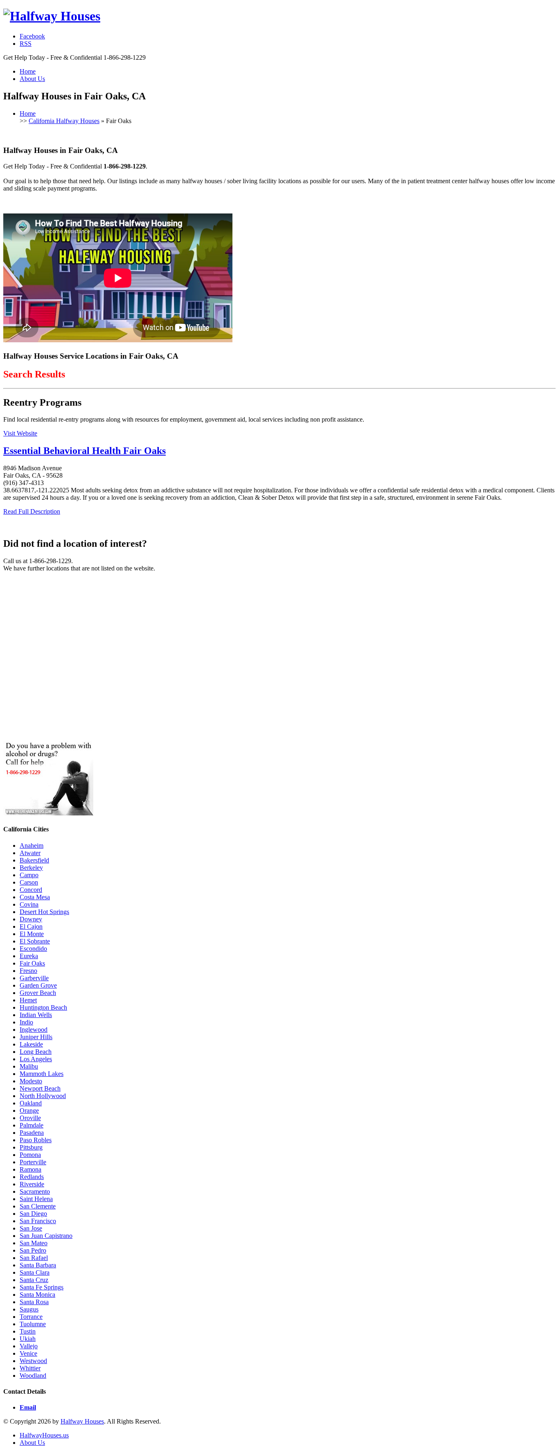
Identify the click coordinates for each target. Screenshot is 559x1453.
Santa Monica (37, 1294)
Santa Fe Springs (41, 1287)
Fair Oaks (32, 963)
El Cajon (31, 926)
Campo (29, 874)
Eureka (29, 955)
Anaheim (31, 845)
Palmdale (31, 1125)
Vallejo (29, 1346)
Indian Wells (36, 1014)
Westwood (33, 1360)
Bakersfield (34, 860)
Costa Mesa (35, 897)
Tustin (28, 1331)
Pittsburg (31, 1147)
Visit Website (20, 433)
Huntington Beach (43, 1007)
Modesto (31, 1081)
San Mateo (33, 1243)
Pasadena (32, 1132)
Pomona (30, 1154)
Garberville (34, 978)
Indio (26, 1022)
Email (28, 1407)
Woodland (33, 1375)
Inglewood (33, 1029)
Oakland (31, 1103)
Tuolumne (33, 1324)
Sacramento (35, 1191)
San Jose (31, 1228)
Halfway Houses (82, 1421)
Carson (29, 882)
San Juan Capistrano (46, 1235)
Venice (28, 1353)
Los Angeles (36, 1059)
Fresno (28, 970)
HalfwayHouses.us (44, 1435)
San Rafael (34, 1257)
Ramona (30, 1169)
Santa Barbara (38, 1265)
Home (28, 71)
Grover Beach (38, 992)
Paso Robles (36, 1139)
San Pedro (33, 1250)
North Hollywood (43, 1095)
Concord (31, 889)
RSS (26, 43)
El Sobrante (35, 941)
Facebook (32, 36)
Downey (31, 919)
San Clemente (38, 1206)
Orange (29, 1110)
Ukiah (28, 1338)
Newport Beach (40, 1088)
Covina (29, 904)
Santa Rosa (34, 1301)
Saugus (29, 1309)
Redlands (32, 1176)
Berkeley (31, 867)
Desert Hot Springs (44, 911)
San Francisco (38, 1220)
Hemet (28, 1000)
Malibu (29, 1066)
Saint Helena (36, 1198)
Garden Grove (38, 985)
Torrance (31, 1316)
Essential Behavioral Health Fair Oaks (84, 450)
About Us (32, 78)
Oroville (30, 1117)
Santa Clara (35, 1272)
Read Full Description (31, 511)
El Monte (32, 933)
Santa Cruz (34, 1279)
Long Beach (36, 1051)
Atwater (30, 852)
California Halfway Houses (64, 120)
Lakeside (31, 1044)
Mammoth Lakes (41, 1073)
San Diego (33, 1213)
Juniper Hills (36, 1036)
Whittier (30, 1368)
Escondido (33, 948)
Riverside (32, 1184)
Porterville (33, 1162)
